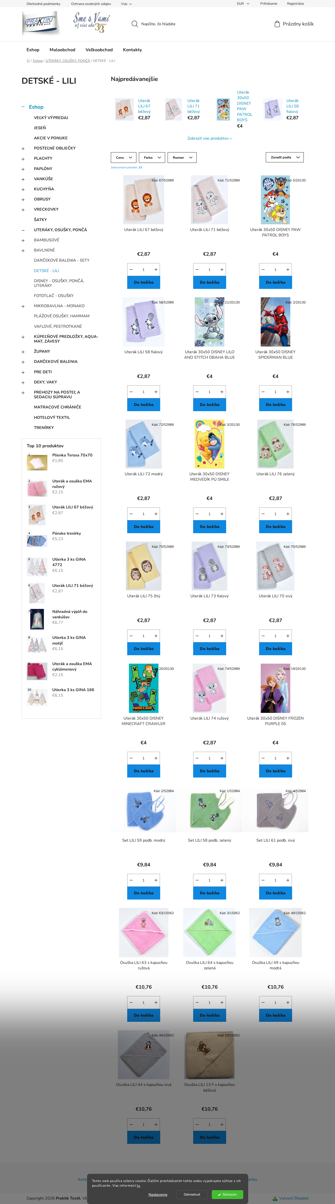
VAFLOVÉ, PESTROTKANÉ (58, 326)
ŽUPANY (42, 351)
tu (138, 1185)
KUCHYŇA (44, 189)
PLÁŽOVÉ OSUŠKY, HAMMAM (62, 316)
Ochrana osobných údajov (91, 3)
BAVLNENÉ (44, 250)
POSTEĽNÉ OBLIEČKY (55, 148)
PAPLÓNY (43, 169)
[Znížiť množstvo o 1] (131, 269)
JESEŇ (40, 128)
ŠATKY (40, 220)
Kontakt (85, 1179)
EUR (241, 3)
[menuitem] (33, 49)
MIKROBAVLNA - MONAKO (59, 306)
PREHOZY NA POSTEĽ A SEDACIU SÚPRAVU (57, 395)
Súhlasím (230, 1194)
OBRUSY (42, 199)
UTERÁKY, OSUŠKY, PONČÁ (60, 230)
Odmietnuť (192, 1194)
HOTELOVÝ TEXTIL (52, 417)
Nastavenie (158, 1194)
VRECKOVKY (46, 209)
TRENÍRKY (44, 427)
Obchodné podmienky (43, 3)
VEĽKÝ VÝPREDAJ (51, 118)
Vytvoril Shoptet (294, 1198)
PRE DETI (43, 372)
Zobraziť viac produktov (208, 138)
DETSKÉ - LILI (46, 271)
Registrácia (295, 3)
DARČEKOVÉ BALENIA (56, 361)
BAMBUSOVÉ (46, 240)
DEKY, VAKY (45, 382)
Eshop (36, 106)
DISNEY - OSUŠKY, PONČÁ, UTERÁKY (59, 283)
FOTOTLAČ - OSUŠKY (54, 296)
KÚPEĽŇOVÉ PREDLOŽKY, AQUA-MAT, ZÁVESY (66, 339)
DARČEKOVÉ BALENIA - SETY (62, 260)
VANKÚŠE (43, 179)
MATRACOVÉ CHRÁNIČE (57, 407)
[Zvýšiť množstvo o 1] (156, 269)
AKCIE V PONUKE (51, 138)
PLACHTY (43, 158)
